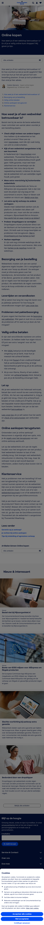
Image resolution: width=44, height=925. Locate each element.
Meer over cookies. (32, 908)
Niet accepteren (22, 919)
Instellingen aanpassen (22, 923)
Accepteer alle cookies (22, 914)
